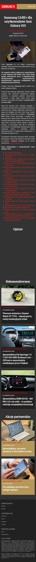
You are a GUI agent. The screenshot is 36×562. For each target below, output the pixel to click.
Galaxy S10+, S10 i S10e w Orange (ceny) (17, 207)
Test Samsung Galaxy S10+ (13, 152)
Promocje (21, 31)
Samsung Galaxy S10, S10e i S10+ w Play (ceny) (19, 205)
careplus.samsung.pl (15, 143)
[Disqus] (18, 254)
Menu (30, 7)
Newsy (13, 31)
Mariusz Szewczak (20, 36)
